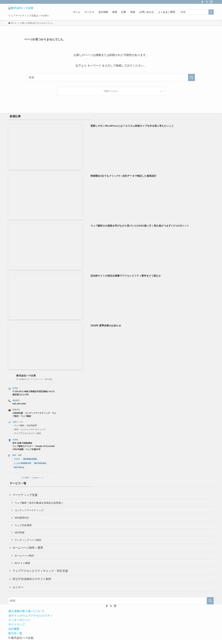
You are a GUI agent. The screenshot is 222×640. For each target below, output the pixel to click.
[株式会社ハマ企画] (20, 10)
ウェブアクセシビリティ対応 (27, 433)
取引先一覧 (15, 633)
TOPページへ (111, 91)
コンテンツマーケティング (29, 510)
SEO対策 (19, 532)
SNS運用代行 (22, 517)
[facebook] (202, 2)
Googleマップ (38, 478)
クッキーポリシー (19, 619)
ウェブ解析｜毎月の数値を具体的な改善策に (39, 502)
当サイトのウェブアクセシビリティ (30, 615)
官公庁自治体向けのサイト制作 (31, 578)
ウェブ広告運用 (23, 525)
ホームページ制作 (24, 555)
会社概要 (25, 478)
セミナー (18, 587)
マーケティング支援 (24, 494)
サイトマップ (16, 624)
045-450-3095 (19, 404)
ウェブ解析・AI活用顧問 (25, 425)
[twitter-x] (207, 2)
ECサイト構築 (22, 563)
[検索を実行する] (211, 12)
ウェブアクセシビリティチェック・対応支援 (40, 570)
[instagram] (211, 2)
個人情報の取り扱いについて (26, 611)
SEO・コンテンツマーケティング (29, 429)
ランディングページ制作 (28, 540)
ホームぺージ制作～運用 (27, 547)
